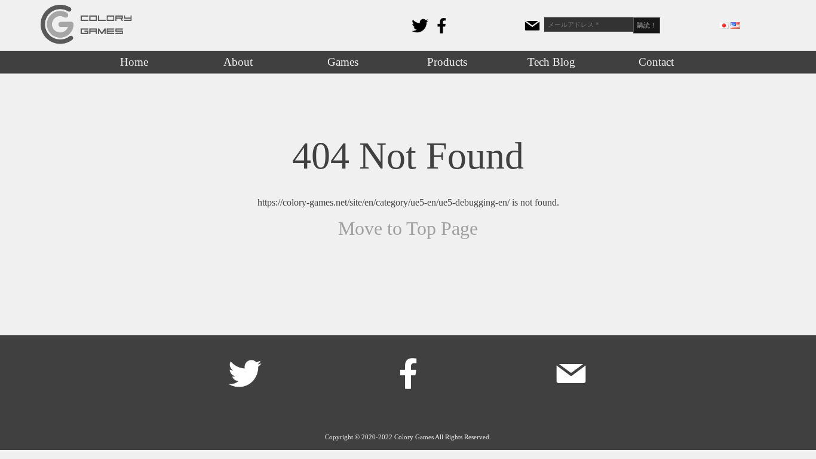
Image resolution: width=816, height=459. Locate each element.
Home (134, 62)
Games (342, 62)
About (238, 62)
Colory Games (414, 436)
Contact (656, 62)
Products (447, 62)
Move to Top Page (408, 228)
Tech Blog (551, 62)
